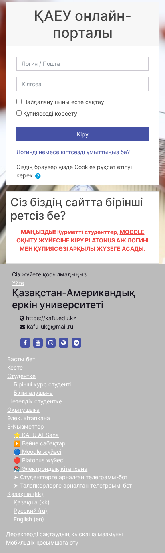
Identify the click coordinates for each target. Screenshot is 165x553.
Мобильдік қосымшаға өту (42, 542)
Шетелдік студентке (34, 401)
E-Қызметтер (25, 426)
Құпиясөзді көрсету (50, 113)
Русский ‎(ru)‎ (30, 510)
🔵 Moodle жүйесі (37, 451)
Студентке (21, 375)
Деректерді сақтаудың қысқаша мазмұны (64, 534)
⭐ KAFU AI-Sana (36, 434)
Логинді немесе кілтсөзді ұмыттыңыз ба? (73, 151)
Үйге (18, 282)
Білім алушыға (33, 392)
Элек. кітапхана (28, 418)
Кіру (83, 134)
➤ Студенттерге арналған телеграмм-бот (70, 477)
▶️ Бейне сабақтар (40, 443)
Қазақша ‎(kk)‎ (25, 493)
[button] (39, 176)
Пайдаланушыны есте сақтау (63, 101)
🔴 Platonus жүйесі (39, 460)
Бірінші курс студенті (42, 384)
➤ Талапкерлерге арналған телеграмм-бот (73, 485)
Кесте (15, 367)
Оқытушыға (23, 409)
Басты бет (21, 359)
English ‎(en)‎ (29, 519)
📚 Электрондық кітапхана (50, 468)
